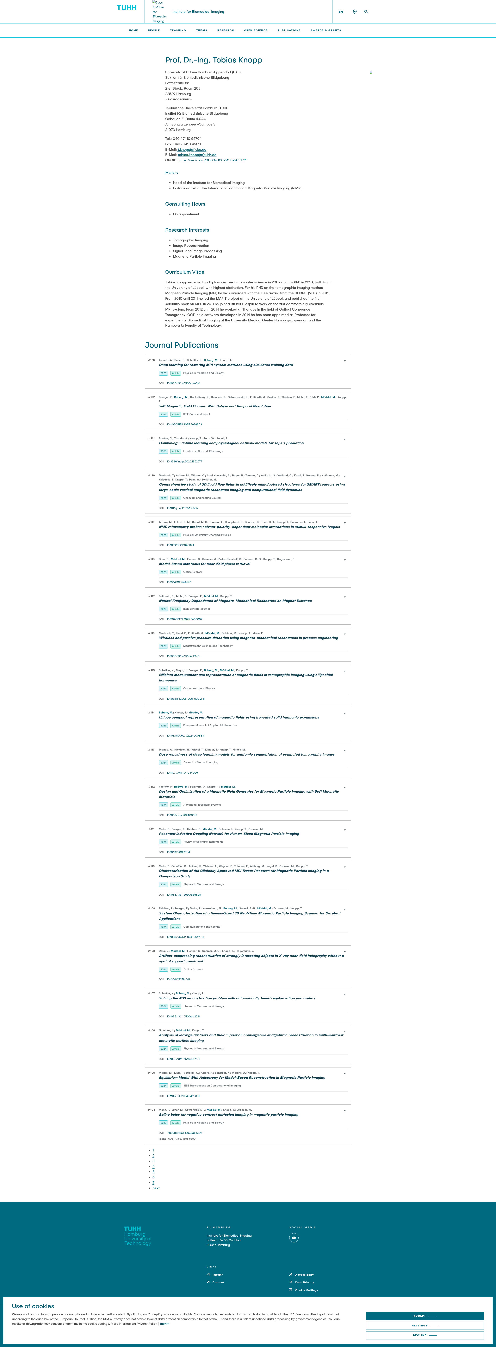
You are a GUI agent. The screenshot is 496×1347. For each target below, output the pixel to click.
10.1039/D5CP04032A (180, 545)
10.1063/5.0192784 (178, 852)
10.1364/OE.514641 (178, 979)
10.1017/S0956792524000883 (185, 735)
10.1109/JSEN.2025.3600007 (184, 619)
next (156, 1188)
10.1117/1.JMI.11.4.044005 (182, 772)
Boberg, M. (211, 360)
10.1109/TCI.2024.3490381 (183, 1096)
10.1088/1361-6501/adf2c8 (183, 656)
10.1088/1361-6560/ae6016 (183, 383)
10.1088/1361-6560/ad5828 (184, 894)
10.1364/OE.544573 (179, 582)
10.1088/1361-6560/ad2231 (183, 1016)
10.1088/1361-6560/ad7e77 (183, 1058)
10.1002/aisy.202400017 (182, 815)
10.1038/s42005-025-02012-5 (186, 698)
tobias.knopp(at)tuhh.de (197, 154)
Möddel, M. (328, 397)
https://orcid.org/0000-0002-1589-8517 (211, 160)
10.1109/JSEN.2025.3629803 (184, 424)
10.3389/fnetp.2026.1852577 (184, 461)
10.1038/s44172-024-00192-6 (185, 936)
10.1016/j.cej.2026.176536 (182, 508)
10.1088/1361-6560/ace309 (185, 1132)
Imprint (164, 1323)
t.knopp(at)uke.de (191, 149)
